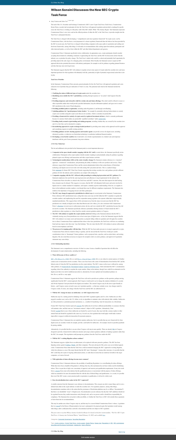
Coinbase (68, 345)
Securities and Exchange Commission (62, 425)
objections (60, 206)
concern (57, 371)
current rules (102, 119)
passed (58, 406)
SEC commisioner (119, 423)
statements (59, 170)
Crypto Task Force (70, 423)
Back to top (122, 432)
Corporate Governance (65, 419)
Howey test (98, 423)
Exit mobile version (88, 437)
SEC (111, 423)
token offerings (86, 425)
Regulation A (106, 423)
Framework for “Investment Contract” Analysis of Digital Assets (80, 267)
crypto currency (59, 423)
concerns (79, 306)
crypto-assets (81, 423)
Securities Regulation (79, 419)
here (104, 415)
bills (113, 329)
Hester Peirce (90, 423)
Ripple (73, 345)
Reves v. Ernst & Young (84, 259)
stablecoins (77, 425)
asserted (58, 311)
